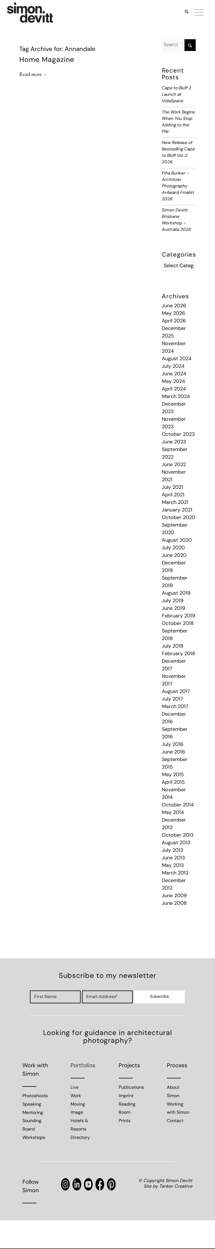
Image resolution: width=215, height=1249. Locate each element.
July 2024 (173, 366)
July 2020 (173, 548)
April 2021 (173, 495)
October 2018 (178, 623)
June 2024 (174, 374)
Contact (175, 1121)
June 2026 (174, 306)
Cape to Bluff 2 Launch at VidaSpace (176, 94)
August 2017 (176, 691)
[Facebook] (99, 1184)
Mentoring (32, 1113)
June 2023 (174, 442)
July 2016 (172, 744)
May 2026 (173, 313)
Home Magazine (46, 60)
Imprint (126, 1096)
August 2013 (176, 843)
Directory (80, 1138)
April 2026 (174, 321)
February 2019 (178, 616)
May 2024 (173, 381)
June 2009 (174, 896)
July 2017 (172, 699)
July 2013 (172, 850)
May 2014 (173, 812)
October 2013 (178, 835)
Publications (131, 1087)
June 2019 (173, 608)
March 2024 (176, 396)
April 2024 (174, 389)
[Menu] (196, 12)
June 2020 (174, 555)
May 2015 (173, 775)
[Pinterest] (111, 1184)
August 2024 (176, 359)
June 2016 (173, 752)
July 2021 (172, 487)
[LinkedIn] (77, 1184)
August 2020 (177, 540)
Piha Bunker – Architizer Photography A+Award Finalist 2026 (178, 186)
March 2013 (175, 873)
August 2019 (176, 593)
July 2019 (172, 601)
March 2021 (175, 502)
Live (75, 1087)
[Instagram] (65, 1184)
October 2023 (178, 434)
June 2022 (174, 464)
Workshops (33, 1138)
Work (76, 1096)
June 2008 (174, 903)
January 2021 (177, 510)
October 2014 (178, 805)
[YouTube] (88, 1184)
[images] (30, 12)
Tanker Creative (176, 1186)
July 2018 (172, 646)
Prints (124, 1121)
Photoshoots (35, 1096)
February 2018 (178, 654)
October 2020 (178, 517)
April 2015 (173, 782)
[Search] (183, 12)
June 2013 (173, 858)
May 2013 (173, 865)
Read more (30, 74)
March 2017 (175, 707)
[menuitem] (183, 12)
